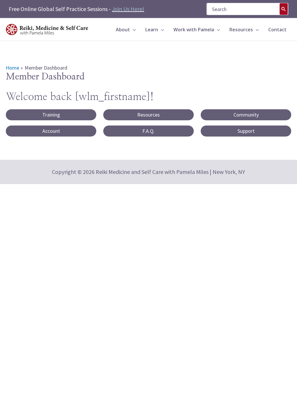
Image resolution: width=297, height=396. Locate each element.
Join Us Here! (128, 8)
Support (246, 131)
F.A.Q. (148, 131)
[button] (133, 29)
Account (51, 131)
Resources (148, 114)
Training (51, 114)
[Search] (284, 9)
